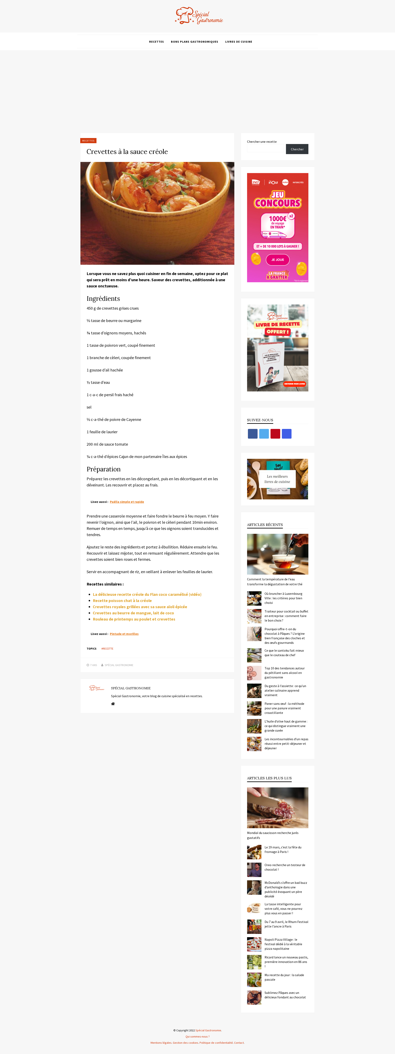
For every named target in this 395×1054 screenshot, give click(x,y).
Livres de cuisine (238, 41)
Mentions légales (161, 1043)
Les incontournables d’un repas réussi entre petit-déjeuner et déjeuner (286, 743)
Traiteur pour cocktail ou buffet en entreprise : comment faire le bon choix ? (286, 615)
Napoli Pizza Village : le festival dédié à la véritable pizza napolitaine (283, 944)
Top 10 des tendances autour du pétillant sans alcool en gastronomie (285, 672)
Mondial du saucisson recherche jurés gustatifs (273, 835)
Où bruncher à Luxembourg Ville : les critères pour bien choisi (283, 598)
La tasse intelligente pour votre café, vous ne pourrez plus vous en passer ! (283, 908)
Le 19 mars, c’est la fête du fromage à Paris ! (283, 849)
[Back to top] (391, 1050)
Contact (239, 1043)
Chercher (297, 149)
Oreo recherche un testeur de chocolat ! (285, 867)
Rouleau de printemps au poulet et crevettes (134, 619)
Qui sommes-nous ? (198, 1036)
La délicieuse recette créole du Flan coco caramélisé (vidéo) (147, 594)
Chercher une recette (262, 141)
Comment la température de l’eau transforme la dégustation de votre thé (274, 581)
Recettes (156, 41)
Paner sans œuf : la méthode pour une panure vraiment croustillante (284, 708)
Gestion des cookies (185, 1043)
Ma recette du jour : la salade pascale (284, 977)
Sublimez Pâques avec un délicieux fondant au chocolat (285, 995)
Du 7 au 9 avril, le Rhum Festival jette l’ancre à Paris (286, 924)
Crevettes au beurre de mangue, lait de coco (133, 612)
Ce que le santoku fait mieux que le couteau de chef (284, 652)
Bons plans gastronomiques (194, 41)
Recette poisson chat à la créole (122, 600)
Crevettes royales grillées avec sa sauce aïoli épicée (140, 606)
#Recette (107, 648)
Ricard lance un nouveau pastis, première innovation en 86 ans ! (286, 961)
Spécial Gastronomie (119, 665)
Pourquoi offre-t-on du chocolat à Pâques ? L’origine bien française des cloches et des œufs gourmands (285, 636)
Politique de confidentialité (216, 1043)
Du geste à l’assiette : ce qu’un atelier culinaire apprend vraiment (285, 690)
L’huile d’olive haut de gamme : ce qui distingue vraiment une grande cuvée (286, 725)
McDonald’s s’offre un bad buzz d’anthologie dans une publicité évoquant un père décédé (286, 889)
